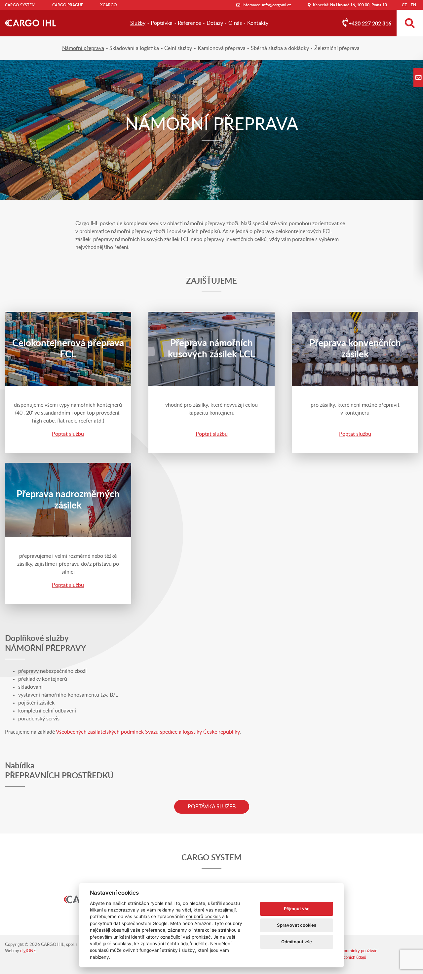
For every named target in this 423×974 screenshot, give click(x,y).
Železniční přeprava (337, 48)
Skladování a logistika (134, 48)
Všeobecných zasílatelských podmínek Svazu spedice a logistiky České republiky (148, 732)
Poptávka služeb (212, 806)
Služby (137, 23)
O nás (235, 23)
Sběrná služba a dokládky (280, 48)
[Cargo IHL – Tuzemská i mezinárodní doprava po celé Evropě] (30, 23)
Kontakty (257, 23)
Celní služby (178, 48)
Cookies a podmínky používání (350, 951)
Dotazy (215, 23)
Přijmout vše (297, 908)
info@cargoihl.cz (276, 5)
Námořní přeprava (83, 48)
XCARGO (108, 5)
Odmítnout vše (296, 941)
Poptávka (162, 23)
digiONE (28, 951)
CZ (404, 5)
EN (413, 5)
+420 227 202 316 (370, 23)
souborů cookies (203, 916)
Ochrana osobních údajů (344, 957)
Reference (189, 23)
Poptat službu (68, 434)
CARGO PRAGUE (67, 5)
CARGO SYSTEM (20, 5)
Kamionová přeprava (222, 48)
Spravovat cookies (296, 925)
